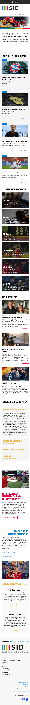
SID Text (6, 200)
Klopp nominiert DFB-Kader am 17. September (14, 141)
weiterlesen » (24, 87)
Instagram (11, 641)
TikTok (27, 641)
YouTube (17, 641)
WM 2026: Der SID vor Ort (9, 384)
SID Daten (7, 234)
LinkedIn (22, 641)
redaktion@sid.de (6, 669)
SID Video (7, 217)
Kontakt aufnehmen (20, 45)
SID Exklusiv (8, 250)
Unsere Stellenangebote (9, 552)
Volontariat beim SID (8, 556)
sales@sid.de (5, 676)
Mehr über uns (8, 45)
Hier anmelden (15, 604)
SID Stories (7, 267)
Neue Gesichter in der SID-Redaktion (12, 317)
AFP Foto (6, 283)
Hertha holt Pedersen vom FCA (10, 173)
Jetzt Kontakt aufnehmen (9, 517)
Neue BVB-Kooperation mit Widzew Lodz (13, 109)
